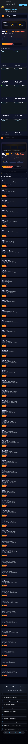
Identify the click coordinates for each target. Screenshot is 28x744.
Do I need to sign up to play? (14, 704)
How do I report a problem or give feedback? (14, 729)
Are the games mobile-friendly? (14, 711)
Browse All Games (17, 43)
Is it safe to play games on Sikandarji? (14, 701)
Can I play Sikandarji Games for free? (14, 694)
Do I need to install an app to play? (14, 697)
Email (23, 5)
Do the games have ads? (14, 715)
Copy (23, 7)
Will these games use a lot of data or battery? (14, 725)
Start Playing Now (7, 43)
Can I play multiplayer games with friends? (14, 708)
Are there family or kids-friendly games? (14, 722)
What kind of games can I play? (14, 718)
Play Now (4, 475)
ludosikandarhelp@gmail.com (11, 9)
